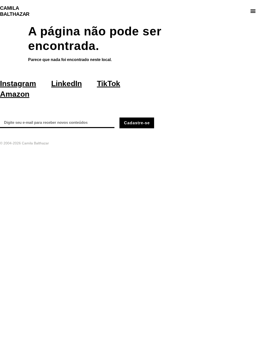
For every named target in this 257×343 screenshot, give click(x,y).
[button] (253, 11)
